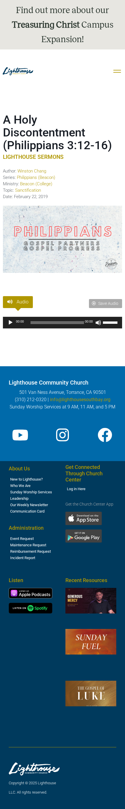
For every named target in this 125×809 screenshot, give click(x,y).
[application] (62, 322)
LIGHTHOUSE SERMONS (33, 157)
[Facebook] (104, 434)
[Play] (10, 323)
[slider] (111, 322)
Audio (21, 302)
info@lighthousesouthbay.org (80, 399)
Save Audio (107, 303)
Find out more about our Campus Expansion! (62, 25)
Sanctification (28, 190)
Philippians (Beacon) (36, 177)
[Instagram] (62, 434)
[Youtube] (20, 434)
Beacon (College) (36, 183)
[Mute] (98, 323)
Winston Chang (31, 171)
